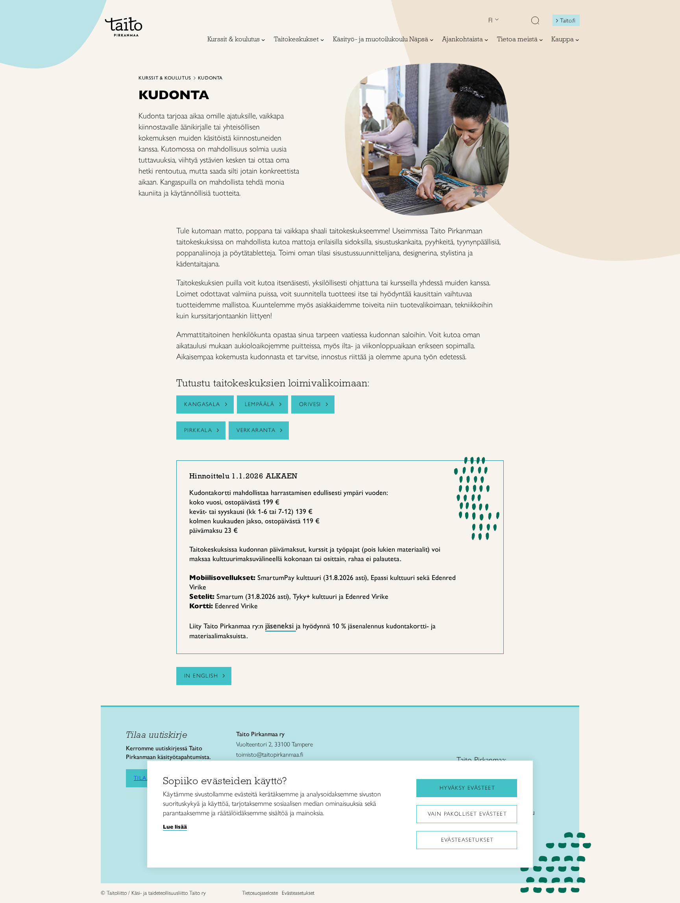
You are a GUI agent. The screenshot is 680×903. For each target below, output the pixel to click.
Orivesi (310, 404)
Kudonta (210, 78)
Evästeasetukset (467, 840)
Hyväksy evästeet (467, 788)
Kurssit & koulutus (165, 78)
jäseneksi (280, 625)
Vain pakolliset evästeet (467, 814)
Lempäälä (260, 404)
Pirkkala (198, 430)
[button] (535, 21)
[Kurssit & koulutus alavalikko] (263, 40)
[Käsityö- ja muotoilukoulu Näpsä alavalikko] (432, 40)
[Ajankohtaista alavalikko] (486, 40)
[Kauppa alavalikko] (577, 40)
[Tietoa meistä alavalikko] (541, 40)
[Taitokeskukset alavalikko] (322, 40)
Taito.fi (567, 20)
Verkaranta (256, 430)
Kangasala (202, 404)
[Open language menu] (496, 20)
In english (201, 675)
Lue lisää (175, 826)
